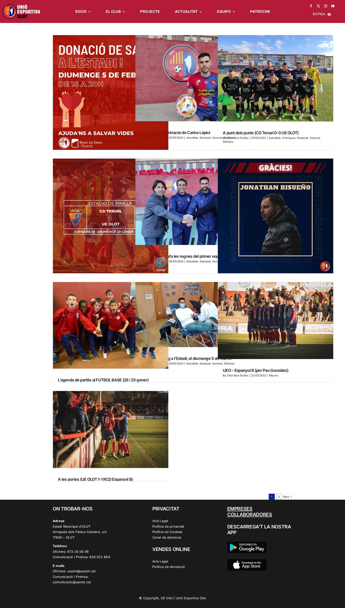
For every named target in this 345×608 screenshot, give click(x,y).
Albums (273, 375)
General (315, 137)
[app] (247, 561)
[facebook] (311, 6)
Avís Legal (160, 521)
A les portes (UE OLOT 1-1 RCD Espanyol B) (95, 479)
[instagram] (325, 6)
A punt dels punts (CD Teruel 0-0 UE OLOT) (260, 132)
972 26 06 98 (78, 552)
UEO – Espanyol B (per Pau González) (255, 370)
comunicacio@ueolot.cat (72, 582)
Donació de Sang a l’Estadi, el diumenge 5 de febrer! (186, 358)
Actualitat (192, 137)
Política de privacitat (168, 526)
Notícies (228, 141)
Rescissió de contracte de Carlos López (175, 132)
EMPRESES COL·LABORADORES (249, 511)
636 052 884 (99, 557)
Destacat (205, 137)
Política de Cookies (167, 532)
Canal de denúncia (166, 537)
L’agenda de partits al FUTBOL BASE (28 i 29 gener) (103, 380)
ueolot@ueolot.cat (81, 571)
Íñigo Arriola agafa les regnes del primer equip (181, 256)
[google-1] (247, 543)
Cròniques (288, 137)
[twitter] (318, 6)
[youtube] (332, 6)
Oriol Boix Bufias (237, 137)
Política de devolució (168, 567)
